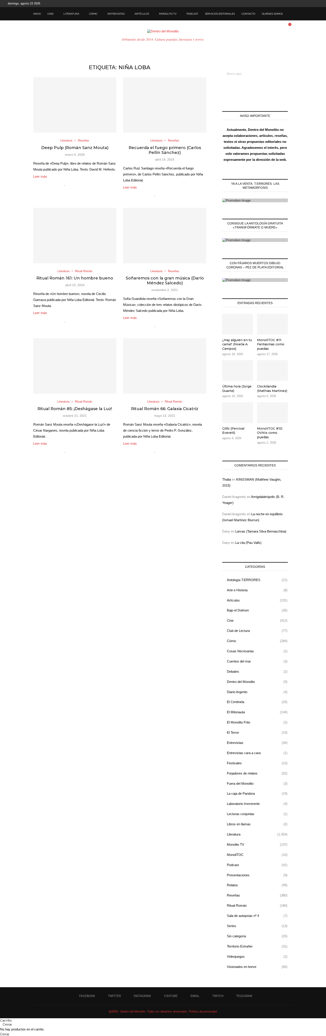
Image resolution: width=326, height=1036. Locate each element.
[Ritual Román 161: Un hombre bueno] (74, 235)
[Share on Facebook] (70, 184)
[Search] (290, 13)
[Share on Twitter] (74, 184)
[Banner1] (255, 200)
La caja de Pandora (257, 793)
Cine (50, 13)
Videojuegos (257, 956)
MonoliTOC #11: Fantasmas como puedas (270, 344)
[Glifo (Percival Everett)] (237, 412)
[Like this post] (65, 184)
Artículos (142, 13)
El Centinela (257, 702)
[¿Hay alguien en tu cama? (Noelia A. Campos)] (237, 324)
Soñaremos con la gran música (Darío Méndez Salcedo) (165, 280)
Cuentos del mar (257, 661)
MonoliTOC (257, 855)
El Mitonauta (257, 712)
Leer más (40, 176)
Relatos (257, 885)
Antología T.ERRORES (257, 580)
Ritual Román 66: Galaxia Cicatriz (164, 408)
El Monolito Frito (257, 722)
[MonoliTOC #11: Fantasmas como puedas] (272, 324)
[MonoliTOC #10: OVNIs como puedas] (272, 412)
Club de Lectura (257, 631)
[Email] (307, 3)
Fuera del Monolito (257, 783)
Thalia (226, 479)
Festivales (257, 763)
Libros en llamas (257, 824)
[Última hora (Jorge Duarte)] (237, 370)
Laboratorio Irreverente (257, 804)
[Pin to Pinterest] (79, 184)
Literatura (71, 13)
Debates (257, 671)
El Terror (257, 732)
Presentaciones (257, 875)
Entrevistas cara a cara (257, 753)
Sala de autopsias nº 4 (257, 916)
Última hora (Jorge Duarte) (236, 388)
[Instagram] (297, 3)
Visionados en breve (257, 967)
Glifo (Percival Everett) (233, 431)
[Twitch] (312, 3)
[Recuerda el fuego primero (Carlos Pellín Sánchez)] (164, 105)
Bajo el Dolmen (257, 610)
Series (257, 926)
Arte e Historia (257, 590)
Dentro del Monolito (257, 682)
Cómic (93, 13)
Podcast (192, 13)
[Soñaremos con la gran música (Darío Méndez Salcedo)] (164, 235)
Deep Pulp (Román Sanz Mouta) (74, 147)
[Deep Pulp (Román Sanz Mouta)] (74, 105)
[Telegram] (317, 3)
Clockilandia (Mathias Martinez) (272, 388)
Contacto (248, 13)
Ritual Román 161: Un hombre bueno (74, 278)
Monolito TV (168, 13)
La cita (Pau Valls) (248, 543)
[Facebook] (286, 3)
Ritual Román (257, 905)
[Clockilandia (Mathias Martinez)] (272, 370)
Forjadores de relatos (257, 773)
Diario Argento (257, 692)
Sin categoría (257, 936)
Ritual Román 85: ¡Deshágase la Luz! (74, 408)
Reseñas (257, 895)
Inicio (37, 13)
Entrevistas (116, 13)
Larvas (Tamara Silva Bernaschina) (260, 531)
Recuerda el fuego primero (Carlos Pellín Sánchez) (165, 150)
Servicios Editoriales (220, 13)
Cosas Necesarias (257, 651)
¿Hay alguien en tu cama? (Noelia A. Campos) (237, 344)
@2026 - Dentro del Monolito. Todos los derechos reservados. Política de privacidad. (163, 1011)
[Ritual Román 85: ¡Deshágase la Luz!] (74, 366)
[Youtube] (302, 3)
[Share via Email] (84, 184)
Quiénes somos (272, 13)
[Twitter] (292, 3)
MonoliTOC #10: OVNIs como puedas (270, 433)
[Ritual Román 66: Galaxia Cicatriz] (164, 366)
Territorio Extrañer (257, 946)
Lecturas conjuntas (257, 814)
